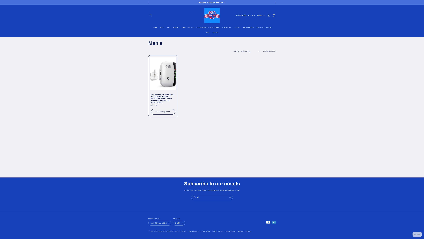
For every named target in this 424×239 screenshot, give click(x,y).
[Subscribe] (230, 197)
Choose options (163, 112)
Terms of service (217, 231)
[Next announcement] (275, 2)
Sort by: (236, 51)
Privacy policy (205, 231)
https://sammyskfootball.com (163, 231)
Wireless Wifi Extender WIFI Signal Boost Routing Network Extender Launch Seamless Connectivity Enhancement (162, 98)
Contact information (244, 231)
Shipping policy (231, 231)
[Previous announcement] (149, 2)
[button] (150, 15)
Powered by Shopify (180, 231)
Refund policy (193, 231)
